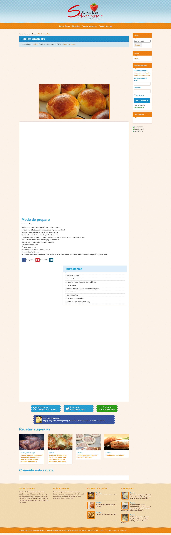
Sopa (33, 453)
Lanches (27, 34)
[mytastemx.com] (138, 129)
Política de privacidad (119, 530)
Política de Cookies (106, 530)
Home (61, 26)
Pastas (101, 26)
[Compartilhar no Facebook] (28, 260)
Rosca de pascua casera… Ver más (106, 496)
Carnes (23, 453)
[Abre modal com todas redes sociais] (51, 260)
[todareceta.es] (137, 127)
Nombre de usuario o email (140, 79)
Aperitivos (93, 26)
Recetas (109, 26)
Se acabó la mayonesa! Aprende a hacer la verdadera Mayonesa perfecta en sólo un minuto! (141, 497)
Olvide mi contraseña (139, 105)
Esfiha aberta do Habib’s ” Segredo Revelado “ (87, 456)
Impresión (77, 408)
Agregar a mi (46, 408)
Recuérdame (139, 95)
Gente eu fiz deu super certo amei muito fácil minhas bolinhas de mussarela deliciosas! (58, 458)
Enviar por (109, 408)
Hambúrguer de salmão (115, 455)
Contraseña (137, 88)
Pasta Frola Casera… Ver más (106, 514)
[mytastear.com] (138, 131)
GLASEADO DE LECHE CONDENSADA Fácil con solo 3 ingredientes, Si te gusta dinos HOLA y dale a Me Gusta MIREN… (136, 508)
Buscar (138, 45)
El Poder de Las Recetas (96, 19)
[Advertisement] (74, 65)
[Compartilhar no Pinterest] (41, 260)
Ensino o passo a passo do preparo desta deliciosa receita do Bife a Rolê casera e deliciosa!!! (31, 458)
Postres (85, 26)
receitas (35, 44)
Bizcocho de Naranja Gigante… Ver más (106, 505)
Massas (34, 34)
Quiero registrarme (139, 107)
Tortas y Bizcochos (72, 26)
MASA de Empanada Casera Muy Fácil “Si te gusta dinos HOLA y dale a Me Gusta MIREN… (135, 520)
